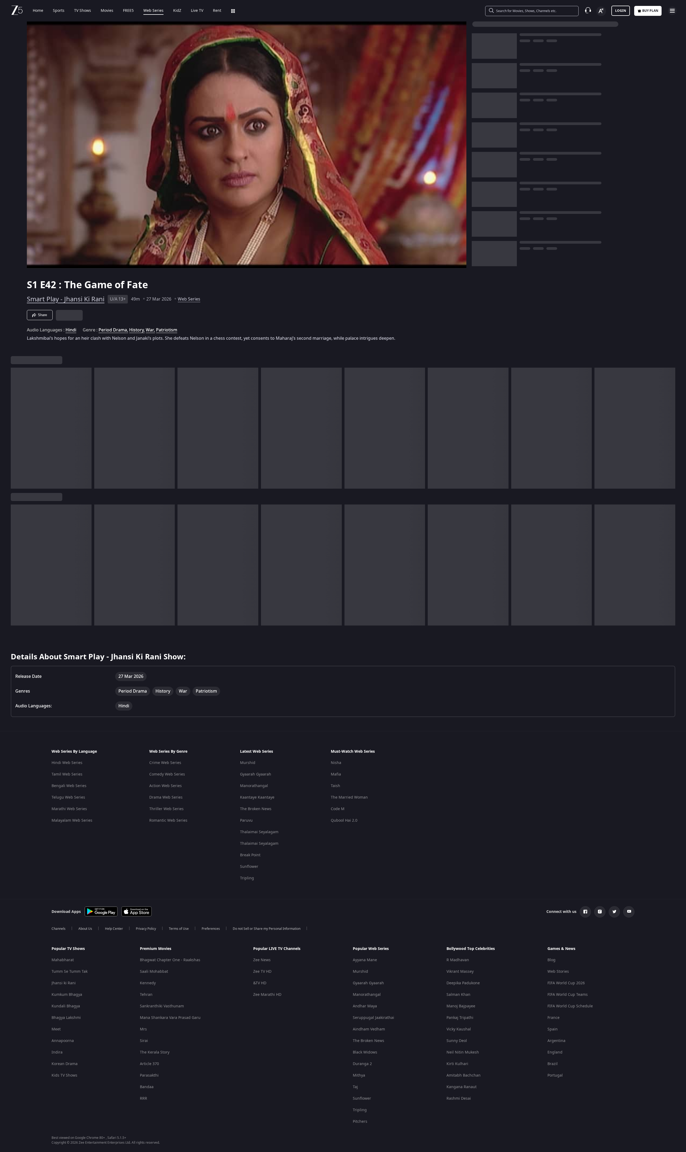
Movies (107, 11)
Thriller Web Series (166, 809)
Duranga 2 (362, 1064)
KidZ (177, 11)
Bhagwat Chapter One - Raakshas (170, 960)
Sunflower (249, 866)
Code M (337, 809)
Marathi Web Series (69, 809)
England (554, 1052)
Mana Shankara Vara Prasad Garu (170, 1018)
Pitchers (360, 1121)
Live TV (197, 11)
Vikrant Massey (460, 971)
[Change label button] (601, 11)
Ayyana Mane (365, 960)
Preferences (211, 928)
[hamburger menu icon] (672, 10)
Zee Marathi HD (267, 994)
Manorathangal (254, 786)
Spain (552, 1029)
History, (137, 330)
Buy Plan (650, 10)
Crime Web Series (165, 763)
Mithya (359, 1075)
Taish (335, 786)
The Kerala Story (154, 1052)
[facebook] (585, 911)
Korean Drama (65, 1064)
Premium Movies (155, 949)
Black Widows (365, 1052)
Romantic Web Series (168, 820)
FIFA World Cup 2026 (566, 983)
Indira (57, 1052)
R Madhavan (458, 960)
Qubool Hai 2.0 (344, 820)
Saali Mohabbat (154, 971)
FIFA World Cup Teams (567, 994)
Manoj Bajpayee (461, 1006)
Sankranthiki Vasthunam (162, 1006)
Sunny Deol (457, 1041)
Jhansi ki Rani (64, 983)
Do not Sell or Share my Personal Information (266, 928)
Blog (551, 960)
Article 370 (149, 1064)
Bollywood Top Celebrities (471, 949)
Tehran (146, 994)
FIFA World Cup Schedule (570, 1006)
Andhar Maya (365, 1006)
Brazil (552, 1064)
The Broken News (255, 809)
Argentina (556, 1041)
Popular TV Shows (68, 949)
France (553, 1018)
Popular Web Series (371, 949)
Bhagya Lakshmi (66, 1018)
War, (150, 330)
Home (38, 11)
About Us (85, 928)
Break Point (250, 855)
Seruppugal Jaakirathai (373, 1018)
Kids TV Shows (64, 1075)
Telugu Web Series (68, 797)
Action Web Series (165, 786)
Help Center (114, 928)
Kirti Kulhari (457, 1064)
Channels (59, 928)
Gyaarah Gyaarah (255, 774)
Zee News (262, 960)
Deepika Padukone (463, 983)
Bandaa (147, 1087)
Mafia (336, 774)
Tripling (247, 878)
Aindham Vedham (369, 1029)
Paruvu (246, 820)
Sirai (144, 1041)
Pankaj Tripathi (460, 1018)
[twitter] (614, 911)
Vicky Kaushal (459, 1029)
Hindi (71, 330)
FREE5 (128, 11)
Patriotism (166, 330)
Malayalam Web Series (72, 820)
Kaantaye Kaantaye (257, 797)
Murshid (247, 763)
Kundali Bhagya (66, 1006)
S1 (33, 285)
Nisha (336, 763)
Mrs (143, 1029)
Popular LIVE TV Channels (276, 949)
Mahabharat (63, 960)
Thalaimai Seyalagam (259, 832)
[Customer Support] (588, 10)
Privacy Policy (146, 928)
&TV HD (259, 983)
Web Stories (558, 971)
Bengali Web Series (69, 786)
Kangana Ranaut (462, 1087)
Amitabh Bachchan (464, 1075)
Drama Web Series (166, 797)
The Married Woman (349, 797)
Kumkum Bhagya (67, 994)
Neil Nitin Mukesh (463, 1052)
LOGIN (620, 10)
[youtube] (628, 911)
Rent (217, 11)
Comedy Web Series (167, 774)
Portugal (555, 1075)
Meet (56, 1029)
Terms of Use (179, 928)
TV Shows (82, 11)
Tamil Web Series (67, 774)
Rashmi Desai (459, 1098)
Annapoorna (63, 1041)
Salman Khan (458, 994)
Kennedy (148, 983)
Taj (355, 1087)
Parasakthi (149, 1075)
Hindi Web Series (67, 763)
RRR (143, 1098)
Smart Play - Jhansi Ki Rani (65, 299)
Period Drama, (113, 330)
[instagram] (599, 911)
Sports (58, 11)
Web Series (153, 11)
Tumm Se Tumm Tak (70, 971)
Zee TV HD (262, 971)
